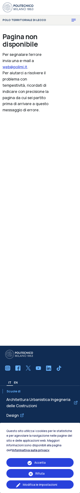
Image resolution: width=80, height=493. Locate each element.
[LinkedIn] (48, 368)
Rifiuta (40, 473)
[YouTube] (38, 368)
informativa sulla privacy (30, 450)
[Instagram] (7, 368)
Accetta (40, 462)
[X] (28, 368)
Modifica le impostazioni (40, 485)
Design (12, 415)
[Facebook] (17, 368)
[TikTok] (58, 368)
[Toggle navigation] (73, 20)
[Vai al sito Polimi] (18, 7)
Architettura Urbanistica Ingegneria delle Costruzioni (38, 402)
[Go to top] (74, 488)
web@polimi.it (15, 66)
